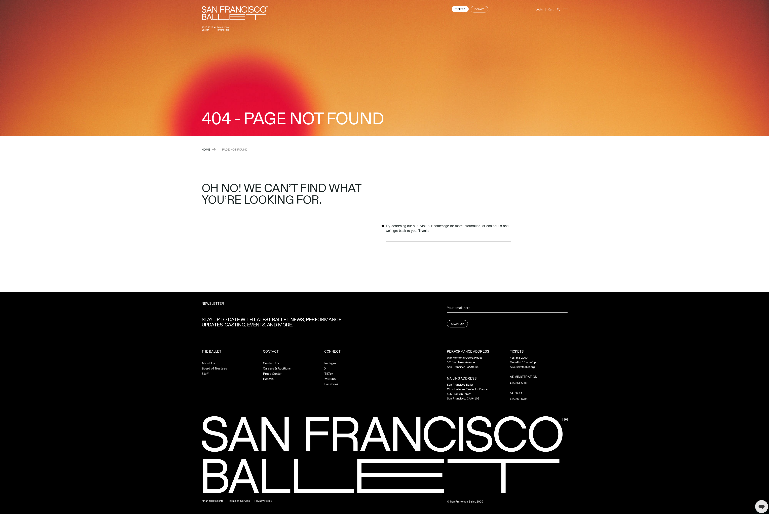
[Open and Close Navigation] (565, 9)
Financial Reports (213, 500)
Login (539, 9)
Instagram (331, 363)
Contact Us (271, 363)
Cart (551, 9)
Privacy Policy (263, 500)
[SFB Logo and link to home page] (235, 13)
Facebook (331, 384)
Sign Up (457, 324)
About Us (208, 363)
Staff (205, 374)
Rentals (268, 379)
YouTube (330, 379)
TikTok (328, 374)
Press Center (272, 374)
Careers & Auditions (277, 368)
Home (206, 149)
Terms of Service (239, 500)
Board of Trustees (214, 368)
